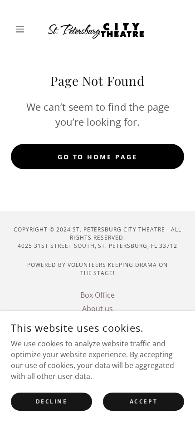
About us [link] (97, 309)
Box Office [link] (97, 295)
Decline (52, 401)
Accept (143, 401)
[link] (97, 29)
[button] (24, 29)
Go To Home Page (98, 156)
